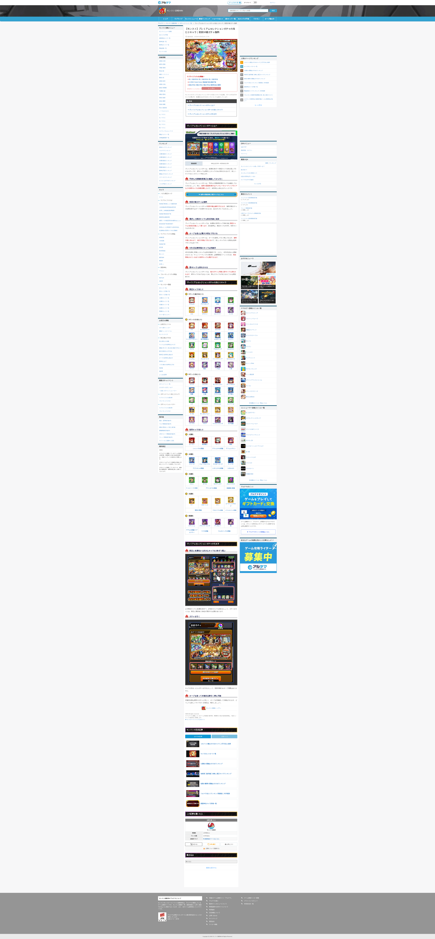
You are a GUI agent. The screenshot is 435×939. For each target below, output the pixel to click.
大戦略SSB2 (249, 474)
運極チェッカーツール (165, 331)
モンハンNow (250, 363)
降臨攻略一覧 (163, 48)
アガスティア (218, 349)
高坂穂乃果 (162, 244)
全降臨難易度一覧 (164, 137)
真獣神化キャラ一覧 (164, 38)
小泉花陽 (161, 240)
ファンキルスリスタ (252, 324)
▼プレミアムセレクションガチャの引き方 (202, 114)
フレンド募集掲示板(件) (166, 437)
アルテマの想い (214, 901)
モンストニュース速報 (165, 31)
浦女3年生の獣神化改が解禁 (212, 85)
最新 (266, 163)
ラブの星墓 (204, 531)
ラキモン (256, 19)
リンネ (231, 314)
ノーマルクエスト (164, 111)
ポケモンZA (249, 440)
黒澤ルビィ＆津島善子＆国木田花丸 (169, 227)
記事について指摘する (212, 848)
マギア (205, 423)
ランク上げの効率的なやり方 (167, 344)
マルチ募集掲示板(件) (165, 424)
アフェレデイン (231, 448)
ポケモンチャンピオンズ (253, 418)
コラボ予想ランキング (165, 184)
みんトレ (248, 341)
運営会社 (212, 921)
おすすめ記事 (198, 736)
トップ (165, 19)
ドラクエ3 (249, 463)
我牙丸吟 (161, 277)
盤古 (204, 368)
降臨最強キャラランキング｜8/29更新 (254, 91)
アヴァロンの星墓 (198, 468)
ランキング (272, 163)
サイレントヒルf (251, 457)
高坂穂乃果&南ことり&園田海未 (168, 203)
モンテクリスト (217, 384)
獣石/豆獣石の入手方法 (165, 351)
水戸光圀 (230, 423)
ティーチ (230, 464)
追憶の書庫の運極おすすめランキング (254, 78)
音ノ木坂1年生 (203, 79)
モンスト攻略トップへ (213, 708)
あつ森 (248, 451)
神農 (191, 394)
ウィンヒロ (249, 352)
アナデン (248, 346)
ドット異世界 (250, 374)
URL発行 (212, 844)
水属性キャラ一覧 (164, 301)
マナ (191, 329)
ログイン (272, 2)
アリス (192, 368)
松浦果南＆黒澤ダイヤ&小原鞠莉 (168, 230)
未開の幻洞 (162, 61)
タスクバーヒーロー (252, 424)
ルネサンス (217, 339)
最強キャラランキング (165, 147)
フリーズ (192, 464)
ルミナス (230, 413)
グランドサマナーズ (252, 391)
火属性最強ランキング (165, 154)
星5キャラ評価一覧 (164, 294)
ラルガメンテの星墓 (224, 531)
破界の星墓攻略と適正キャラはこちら (212, 194)
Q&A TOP (243, 147)
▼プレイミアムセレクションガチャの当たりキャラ (205, 110)
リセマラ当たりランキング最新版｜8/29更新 (256, 82)
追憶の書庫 (162, 101)
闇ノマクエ (162, 127)
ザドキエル (217, 404)
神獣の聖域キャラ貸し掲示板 (167, 427)
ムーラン (192, 444)
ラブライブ (178, 19)
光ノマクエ (162, 124)
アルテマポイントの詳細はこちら (259, 532)
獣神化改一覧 (163, 41)
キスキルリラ (231, 359)
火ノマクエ (162, 114)
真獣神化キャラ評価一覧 (251, 86)
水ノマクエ (162, 117)
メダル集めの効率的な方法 (166, 364)
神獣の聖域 (162, 94)
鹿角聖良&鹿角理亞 (164, 217)
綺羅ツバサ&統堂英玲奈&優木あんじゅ (170, 220)
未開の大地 (162, 84)
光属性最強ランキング (165, 164)
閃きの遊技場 (163, 107)
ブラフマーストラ (204, 525)
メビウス (205, 384)
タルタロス (230, 349)
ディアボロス (231, 384)
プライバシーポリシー (251, 901)
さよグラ (230, 339)
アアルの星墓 (190, 530)
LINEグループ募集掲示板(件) (167, 434)
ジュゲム (192, 359)
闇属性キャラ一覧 (164, 311)
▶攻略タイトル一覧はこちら (258, 403)
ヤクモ (192, 349)
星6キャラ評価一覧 (164, 291)
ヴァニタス (204, 404)
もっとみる (257, 183)
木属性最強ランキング (165, 160)
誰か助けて (244, 169)
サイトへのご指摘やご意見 (166, 440)
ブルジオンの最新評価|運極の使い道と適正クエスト (258, 95)
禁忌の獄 (161, 71)
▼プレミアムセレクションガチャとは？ (201, 105)
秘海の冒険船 (163, 87)
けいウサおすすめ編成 (247, 179)
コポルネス (230, 468)
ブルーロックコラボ (164, 401)
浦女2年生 (192, 85)
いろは (218, 368)
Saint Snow (198, 82)
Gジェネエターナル (252, 335)
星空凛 (161, 247)
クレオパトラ (205, 359)
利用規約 (212, 909)
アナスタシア (205, 304)
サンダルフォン (205, 413)
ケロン (192, 484)
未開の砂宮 (162, 81)
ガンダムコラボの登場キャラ (249, 173)
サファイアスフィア (252, 313)
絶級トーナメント (164, 74)
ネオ (217, 304)
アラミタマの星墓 (217, 448)
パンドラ (192, 423)
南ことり (161, 254)
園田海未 (161, 257)
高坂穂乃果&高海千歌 (209, 82)
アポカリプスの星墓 (218, 510)
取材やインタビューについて (218, 904)
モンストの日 (163, 51)
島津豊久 (205, 444)
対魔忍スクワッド (251, 330)
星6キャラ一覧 (230, 19)
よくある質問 (163, 374)
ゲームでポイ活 (233, 2)
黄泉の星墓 (198, 510)
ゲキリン (205, 314)
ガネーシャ (204, 505)
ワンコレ (248, 386)
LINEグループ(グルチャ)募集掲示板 (251, 213)
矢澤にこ (161, 264)
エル (191, 314)
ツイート (195, 844)
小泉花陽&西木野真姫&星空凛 (167, 207)
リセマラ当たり (217, 19)
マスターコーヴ (217, 464)
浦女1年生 (199, 85)
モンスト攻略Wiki (175, 11)
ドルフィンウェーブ (252, 318)
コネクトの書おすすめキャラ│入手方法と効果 (257, 62)
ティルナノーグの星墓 (191, 488)
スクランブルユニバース (166, 131)
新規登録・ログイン (246, 150)
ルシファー (217, 314)
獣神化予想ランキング (165, 170)
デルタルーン (250, 468)
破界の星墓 (162, 64)
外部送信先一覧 (249, 904)
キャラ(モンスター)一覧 (250, 66)
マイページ (244, 153)
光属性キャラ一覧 (164, 308)
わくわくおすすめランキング (167, 180)
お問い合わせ (213, 915)
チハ (217, 505)
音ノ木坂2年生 (193, 79)
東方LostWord (250, 397)
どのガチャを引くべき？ (166, 387)
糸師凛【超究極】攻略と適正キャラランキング (257, 74)
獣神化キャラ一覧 (164, 44)
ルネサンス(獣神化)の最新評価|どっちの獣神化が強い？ (258, 99)
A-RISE (191, 82)
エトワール (230, 404)
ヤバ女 (192, 413)
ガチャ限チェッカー (164, 327)
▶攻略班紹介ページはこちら (211, 839)
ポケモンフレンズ (251, 369)
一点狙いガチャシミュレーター (168, 390)
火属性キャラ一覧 (164, 298)
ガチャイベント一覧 (164, 384)
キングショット (250, 358)
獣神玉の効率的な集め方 (166, 354)
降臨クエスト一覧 (164, 134)
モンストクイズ (163, 334)
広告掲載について (214, 912)
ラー (191, 505)
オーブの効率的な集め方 (166, 358)
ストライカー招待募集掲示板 (249, 197)
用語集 (161, 368)
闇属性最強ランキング (165, 167)
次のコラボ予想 (243, 19)
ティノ (218, 444)
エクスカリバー (205, 329)
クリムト (217, 413)
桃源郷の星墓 (231, 488)
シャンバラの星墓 (198, 448)
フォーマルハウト (204, 464)
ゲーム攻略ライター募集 (251, 898)
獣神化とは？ (163, 361)
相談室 (161, 371)
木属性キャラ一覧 (164, 304)
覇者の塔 (161, 77)
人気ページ (224, 736)
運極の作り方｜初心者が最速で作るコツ (170, 348)
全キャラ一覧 (163, 288)
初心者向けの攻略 (164, 341)
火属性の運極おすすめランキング (253, 70)
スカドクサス (231, 484)
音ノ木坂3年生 (213, 79)
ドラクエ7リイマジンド (253, 435)
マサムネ (192, 304)
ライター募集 (213, 924)
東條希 (161, 260)
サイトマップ (213, 918)
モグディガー (218, 484)
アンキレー (217, 525)
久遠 (204, 394)
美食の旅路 (162, 97)
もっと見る (258, 105)
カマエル (230, 329)
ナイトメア (230, 304)
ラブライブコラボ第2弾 (165, 397)
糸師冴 (161, 281)
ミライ (205, 349)
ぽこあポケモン (250, 412)
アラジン (161, 271)
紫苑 (230, 444)
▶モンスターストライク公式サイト (195, 719)
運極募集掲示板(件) (164, 430)
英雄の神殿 (162, 104)
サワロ (205, 484)
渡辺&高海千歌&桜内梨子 (166, 223)
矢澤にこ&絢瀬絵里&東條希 (166, 210)
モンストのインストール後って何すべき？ (253, 166)
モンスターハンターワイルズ (254, 446)
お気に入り (229, 844)
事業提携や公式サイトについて (218, 907)
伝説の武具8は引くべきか (248, 176)
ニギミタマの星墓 (217, 468)
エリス (192, 384)
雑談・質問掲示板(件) (165, 420)
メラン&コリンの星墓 (230, 510)
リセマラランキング (164, 150)
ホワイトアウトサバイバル (254, 380)
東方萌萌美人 (205, 339)
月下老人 (230, 394)
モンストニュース (191, 19)
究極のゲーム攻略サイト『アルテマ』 (220, 898)
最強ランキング (204, 19)
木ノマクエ (162, 121)
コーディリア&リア (231, 505)
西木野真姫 (162, 250)
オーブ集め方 (269, 19)
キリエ (161, 197)
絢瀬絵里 (161, 237)
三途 (230, 368)
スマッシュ (191, 525)
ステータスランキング (165, 177)
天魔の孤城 (162, 67)
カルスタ (217, 329)
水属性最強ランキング (165, 157)
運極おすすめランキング (166, 174)
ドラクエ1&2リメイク (252, 429)
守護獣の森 (162, 91)
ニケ (191, 404)
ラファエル (217, 394)
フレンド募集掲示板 (246, 208)
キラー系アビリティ (164, 314)
